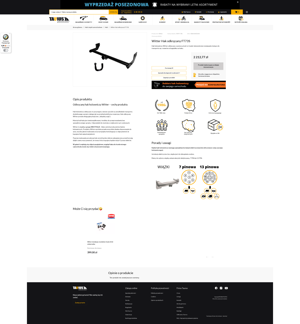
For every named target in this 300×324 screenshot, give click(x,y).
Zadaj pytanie (80, 303)
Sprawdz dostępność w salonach (168, 73)
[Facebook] (217, 288)
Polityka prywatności (157, 293)
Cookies (153, 296)
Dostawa (127, 296)
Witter (161, 33)
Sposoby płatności (130, 293)
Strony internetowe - (219, 316)
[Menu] (247, 12)
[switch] (5, 50)
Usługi (179, 296)
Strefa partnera (181, 304)
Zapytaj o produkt (169, 77)
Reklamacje (128, 304)
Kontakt (199, 12)
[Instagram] (221, 288)
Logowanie (223, 12)
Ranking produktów (131, 318)
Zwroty (127, 300)
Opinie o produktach (157, 300)
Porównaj (211, 12)
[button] (207, 257)
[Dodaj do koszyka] (113, 252)
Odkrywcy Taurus (182, 314)
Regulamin (128, 307)
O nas (178, 293)
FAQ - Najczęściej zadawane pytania (187, 318)
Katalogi (179, 311)
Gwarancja (128, 314)
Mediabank (180, 307)
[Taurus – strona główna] (59, 21)
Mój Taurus (187, 12)
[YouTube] (226, 288)
